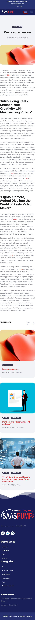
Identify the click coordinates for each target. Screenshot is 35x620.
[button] (31, 12)
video (8, 75)
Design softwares (10, 369)
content (27, 178)
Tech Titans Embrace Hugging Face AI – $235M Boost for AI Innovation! (16, 479)
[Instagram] (20, 6)
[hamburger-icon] (25, 12)
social (12, 173)
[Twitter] (18, 6)
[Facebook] (15, 6)
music (12, 255)
